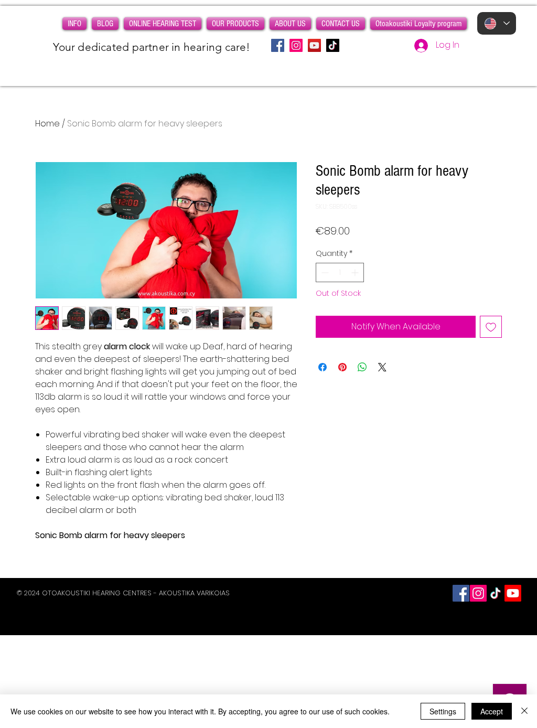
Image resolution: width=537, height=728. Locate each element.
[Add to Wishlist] (491, 327)
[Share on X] (382, 367)
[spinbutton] (339, 272)
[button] (74, 23)
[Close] (524, 711)
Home (47, 123)
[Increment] (355, 272)
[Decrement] (323, 272)
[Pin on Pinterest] (342, 367)
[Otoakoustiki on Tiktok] (495, 593)
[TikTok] (332, 45)
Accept (491, 711)
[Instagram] (296, 45)
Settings (442, 711)
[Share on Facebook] (322, 367)
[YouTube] (314, 45)
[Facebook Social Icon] (461, 593)
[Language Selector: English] (496, 23)
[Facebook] (277, 45)
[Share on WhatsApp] (362, 367)
